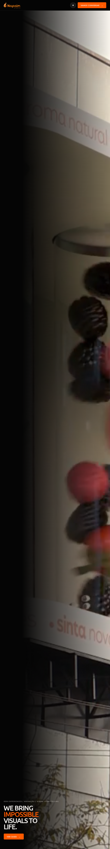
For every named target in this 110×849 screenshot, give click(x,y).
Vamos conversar (92, 5)
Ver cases (14, 836)
